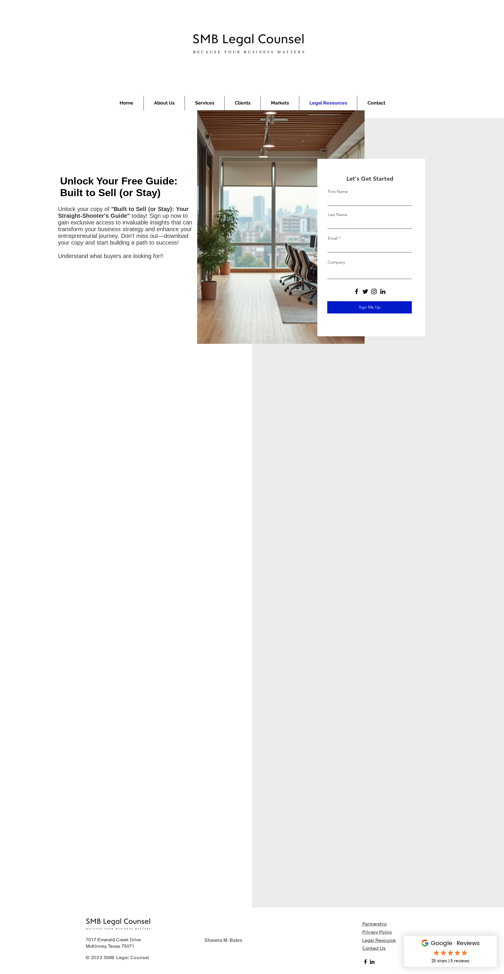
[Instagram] (374, 291)
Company (336, 262)
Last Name (337, 214)
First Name (338, 191)
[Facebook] (356, 291)
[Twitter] (365, 291)
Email (332, 238)
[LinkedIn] (382, 291)
